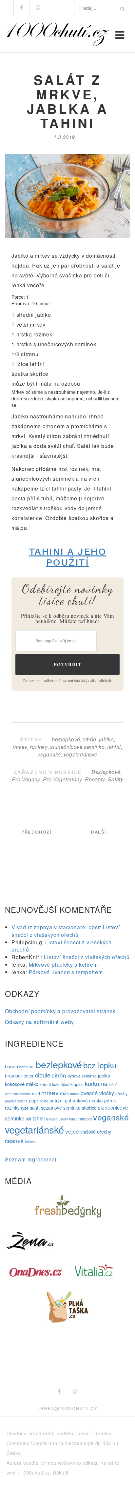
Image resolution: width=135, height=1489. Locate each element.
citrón (89, 739)
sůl (28, 1119)
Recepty (95, 779)
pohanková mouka (84, 1100)
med (36, 1094)
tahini (114, 747)
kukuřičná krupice (68, 1084)
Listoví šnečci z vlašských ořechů (65, 930)
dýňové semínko (82, 1076)
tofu (72, 1119)
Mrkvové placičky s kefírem (63, 964)
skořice (89, 1107)
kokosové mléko (21, 1083)
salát (35, 1107)
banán (11, 1066)
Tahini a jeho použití (67, 557)
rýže (25, 1108)
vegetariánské (81, 754)
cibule (42, 1075)
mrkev (20, 747)
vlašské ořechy (95, 1131)
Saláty (115, 779)
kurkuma (96, 1083)
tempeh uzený (57, 1119)
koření (45, 1084)
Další (98, 832)
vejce (72, 1131)
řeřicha (30, 1141)
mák (64, 1093)
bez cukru (26, 1066)
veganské (49, 754)
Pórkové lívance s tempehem (66, 972)
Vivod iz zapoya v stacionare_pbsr (55, 927)
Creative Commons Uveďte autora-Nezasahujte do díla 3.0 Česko (63, 1443)
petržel (56, 1100)
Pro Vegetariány (62, 779)
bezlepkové (66, 739)
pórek (110, 1100)
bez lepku (99, 1065)
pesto (44, 1100)
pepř (33, 1100)
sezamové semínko (61, 1107)
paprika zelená (16, 1100)
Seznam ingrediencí (30, 1159)
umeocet (84, 1119)
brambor (13, 1075)
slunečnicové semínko (77, 747)
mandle (25, 1093)
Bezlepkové (105, 771)
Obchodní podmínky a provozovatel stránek (60, 1011)
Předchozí (36, 832)
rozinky (39, 747)
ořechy (121, 1094)
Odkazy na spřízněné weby (39, 1022)
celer (29, 1075)
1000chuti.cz (35, 1472)
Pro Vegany (26, 779)
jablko (106, 739)
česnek (14, 1140)
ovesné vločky (97, 1093)
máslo (74, 1093)
